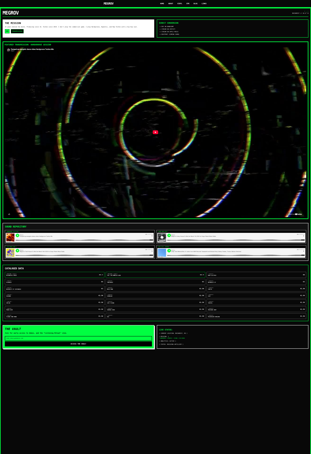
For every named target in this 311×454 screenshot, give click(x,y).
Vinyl (179, 4)
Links (204, 4)
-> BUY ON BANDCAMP (166, 26)
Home (162, 4)
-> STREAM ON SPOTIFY (167, 29)
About (170, 4)
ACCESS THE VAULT (78, 344)
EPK (187, 4)
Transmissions (17, 31)
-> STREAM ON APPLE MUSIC (169, 31)
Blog (195, 4)
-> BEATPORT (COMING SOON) (169, 34)
